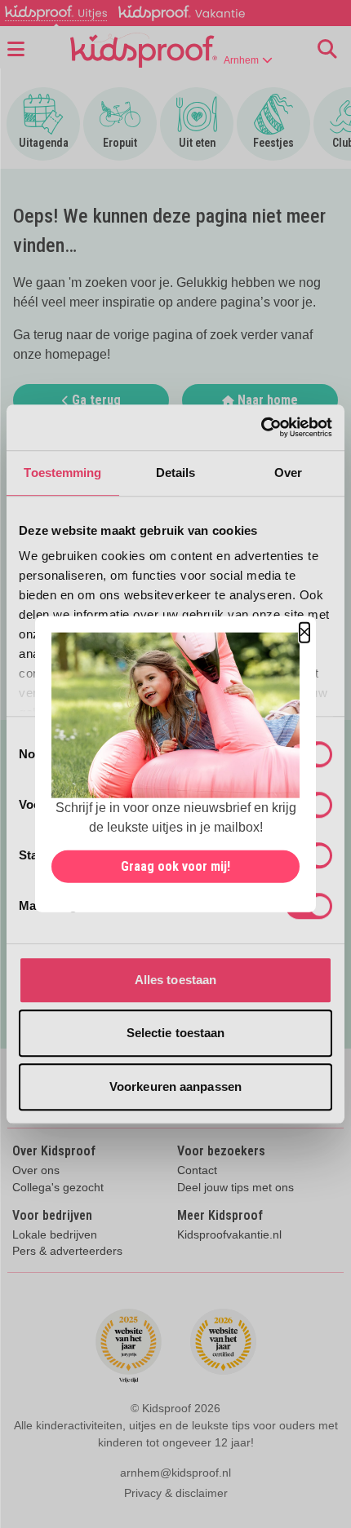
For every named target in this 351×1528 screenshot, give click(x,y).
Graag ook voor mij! (175, 865)
